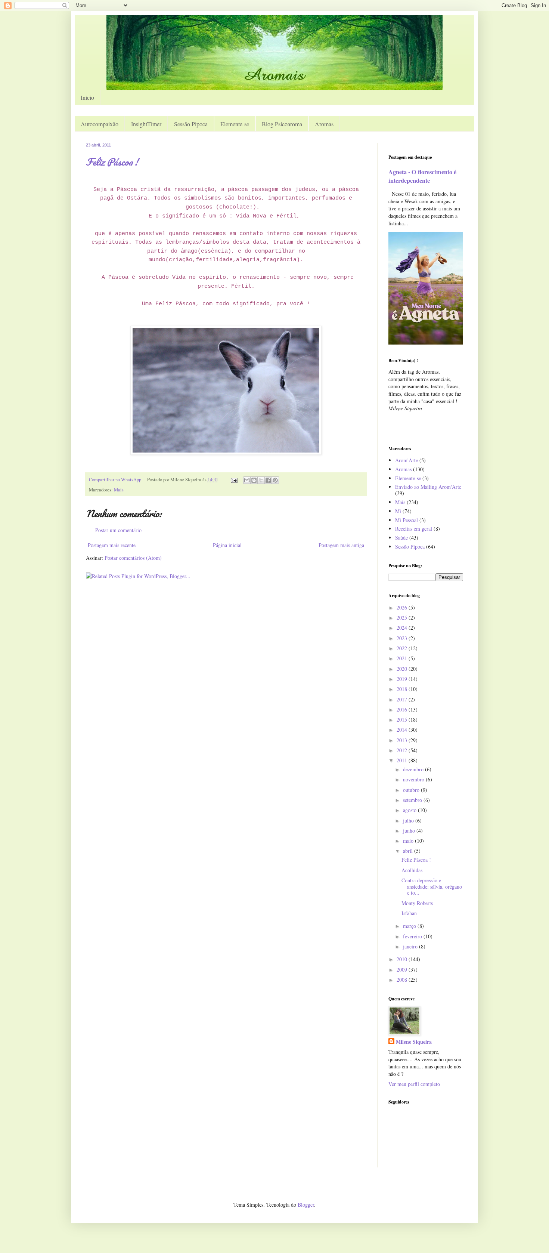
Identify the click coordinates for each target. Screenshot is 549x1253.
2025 (403, 617)
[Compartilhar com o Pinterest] (275, 480)
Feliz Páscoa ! (112, 162)
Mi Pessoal (406, 520)
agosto (410, 810)
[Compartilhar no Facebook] (268, 480)
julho (409, 820)
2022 (403, 648)
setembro (413, 799)
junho (409, 830)
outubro (412, 789)
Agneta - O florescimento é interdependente (422, 176)
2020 (403, 668)
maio (409, 840)
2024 (403, 627)
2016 (403, 709)
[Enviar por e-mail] (247, 480)
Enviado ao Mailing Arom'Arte (428, 486)
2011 (403, 760)
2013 (403, 740)
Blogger (306, 1204)
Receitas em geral (413, 528)
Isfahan (409, 913)
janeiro (411, 946)
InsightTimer (146, 124)
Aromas (324, 124)
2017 (403, 699)
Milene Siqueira (414, 1042)
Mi (398, 511)
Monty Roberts (417, 903)
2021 (403, 658)
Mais (119, 490)
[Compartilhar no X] (261, 480)
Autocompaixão (99, 124)
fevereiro (413, 936)
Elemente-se (234, 124)
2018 (403, 688)
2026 (403, 607)
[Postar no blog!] (254, 480)
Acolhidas (411, 870)
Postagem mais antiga (341, 545)
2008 (403, 979)
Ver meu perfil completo (414, 1083)
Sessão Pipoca (191, 124)
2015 (403, 719)
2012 (403, 750)
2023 (403, 638)
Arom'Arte (406, 460)
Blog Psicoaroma (282, 124)
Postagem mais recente (112, 545)
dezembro (414, 769)
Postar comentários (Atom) (133, 557)
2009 (403, 969)
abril (408, 850)
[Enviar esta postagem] (234, 479)
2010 (403, 959)
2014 (403, 729)
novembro (414, 779)
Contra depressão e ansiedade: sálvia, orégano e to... (431, 886)
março (410, 925)
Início (87, 97)
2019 (403, 678)
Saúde (401, 537)
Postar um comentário (118, 530)
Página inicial (227, 545)
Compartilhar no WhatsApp (115, 479)
